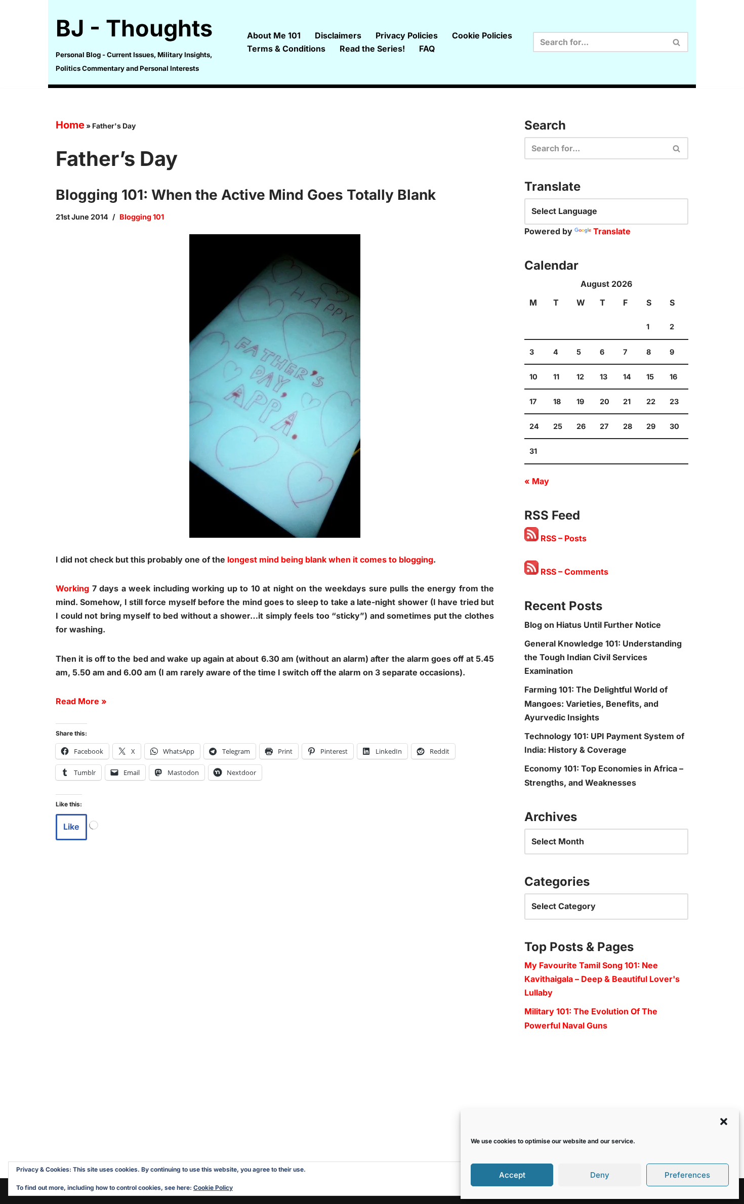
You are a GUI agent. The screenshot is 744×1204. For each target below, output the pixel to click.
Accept (512, 1175)
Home (70, 125)
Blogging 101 (141, 216)
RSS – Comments (573, 572)
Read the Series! (372, 49)
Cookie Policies (482, 35)
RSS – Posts (563, 538)
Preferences (687, 1175)
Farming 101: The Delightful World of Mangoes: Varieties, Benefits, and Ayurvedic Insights (596, 703)
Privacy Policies (407, 35)
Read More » (81, 701)
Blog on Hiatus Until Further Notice (592, 625)
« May (536, 481)
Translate (612, 231)
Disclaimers (338, 35)
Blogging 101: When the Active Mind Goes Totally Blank (246, 194)
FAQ (427, 49)
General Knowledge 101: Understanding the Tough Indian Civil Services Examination (603, 657)
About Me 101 (274, 35)
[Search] (677, 42)
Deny (599, 1175)
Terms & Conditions (286, 49)
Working (72, 588)
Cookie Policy (213, 1187)
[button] (724, 1121)
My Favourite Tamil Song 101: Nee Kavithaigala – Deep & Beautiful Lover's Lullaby (602, 979)
